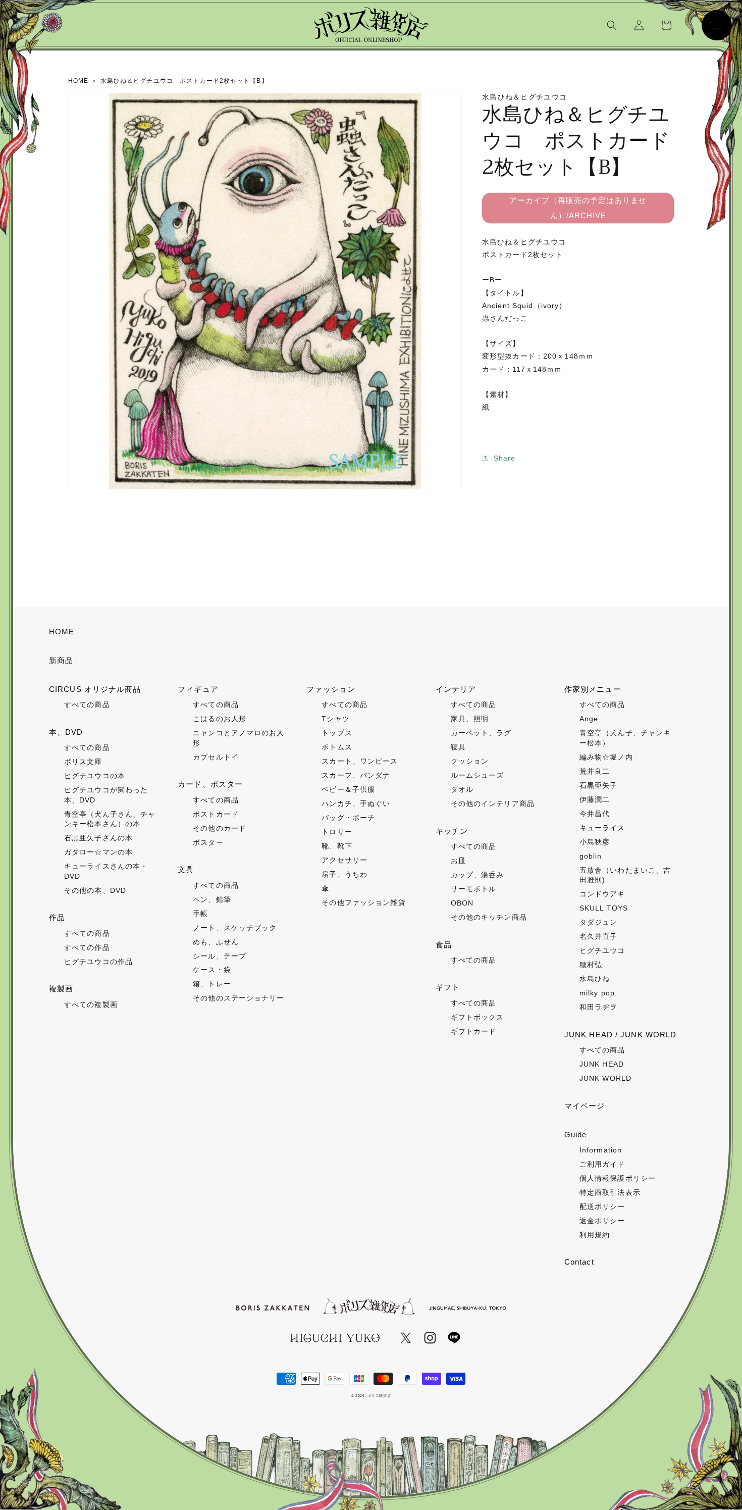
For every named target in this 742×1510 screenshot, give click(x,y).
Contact (579, 1261)
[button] (612, 25)
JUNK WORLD (605, 1078)
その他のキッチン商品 (489, 917)
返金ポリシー (602, 1221)
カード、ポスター (210, 784)
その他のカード (219, 828)
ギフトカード (474, 1031)
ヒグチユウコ (602, 950)
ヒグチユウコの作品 (98, 962)
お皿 (458, 861)
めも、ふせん (216, 942)
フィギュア (198, 689)
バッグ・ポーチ (348, 818)
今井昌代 (594, 814)
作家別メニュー (592, 689)
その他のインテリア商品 (493, 803)
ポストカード (216, 814)
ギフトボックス (477, 1017)
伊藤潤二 (594, 799)
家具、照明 (470, 719)
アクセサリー (344, 860)
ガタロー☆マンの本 (98, 852)
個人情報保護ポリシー (617, 1178)
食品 (444, 944)
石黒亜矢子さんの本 (98, 838)
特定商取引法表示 (610, 1192)
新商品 (61, 660)
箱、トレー (212, 984)
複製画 (61, 988)
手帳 (200, 914)
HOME (61, 631)
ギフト (448, 987)
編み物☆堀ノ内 (606, 757)
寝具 (458, 747)
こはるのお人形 (219, 719)
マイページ (584, 1105)
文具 (186, 869)
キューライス (602, 828)
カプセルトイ (216, 757)
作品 (57, 917)
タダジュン (598, 922)
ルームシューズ (477, 775)
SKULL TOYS (603, 908)
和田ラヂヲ (598, 1007)
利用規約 (594, 1235)
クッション (470, 761)
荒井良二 (594, 771)
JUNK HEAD (601, 1064)
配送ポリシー (602, 1206)
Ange (588, 719)
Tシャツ (335, 719)
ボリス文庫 (83, 762)
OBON (462, 903)
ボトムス (337, 747)
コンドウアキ (602, 894)
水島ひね (594, 979)
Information (600, 1150)
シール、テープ (219, 956)
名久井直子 (598, 936)
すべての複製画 (91, 1004)
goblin (590, 856)
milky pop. (598, 993)
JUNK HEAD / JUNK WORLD (620, 1034)
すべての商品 (87, 704)
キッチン (452, 831)
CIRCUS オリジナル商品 (95, 689)
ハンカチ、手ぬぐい (356, 803)
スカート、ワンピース (360, 761)
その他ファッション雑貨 (363, 902)
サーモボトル (474, 889)
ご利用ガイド (602, 1164)
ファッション (330, 689)
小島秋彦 (594, 842)
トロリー (337, 832)
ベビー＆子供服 (348, 789)
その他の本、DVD (95, 890)
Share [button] (505, 458)
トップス (337, 733)
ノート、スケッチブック (235, 928)
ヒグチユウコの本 (94, 776)
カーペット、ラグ (481, 733)
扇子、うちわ (344, 874)
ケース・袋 (212, 970)
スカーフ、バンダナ (356, 775)
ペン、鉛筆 (212, 899)
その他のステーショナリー (238, 998)
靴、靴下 (337, 846)
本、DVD (66, 732)
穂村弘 (590, 965)
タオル (462, 789)
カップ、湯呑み (477, 875)
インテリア (456, 689)
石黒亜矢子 (598, 785)
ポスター (208, 842)
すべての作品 (87, 947)
